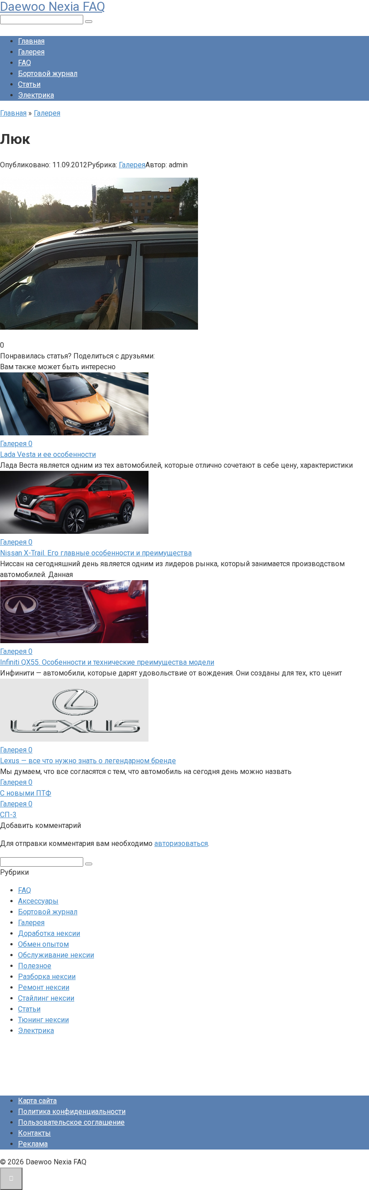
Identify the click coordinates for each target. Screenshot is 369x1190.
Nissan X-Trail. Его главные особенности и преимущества (96, 553)
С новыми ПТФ (25, 793)
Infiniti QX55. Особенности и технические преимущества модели (107, 662)
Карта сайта (37, 1100)
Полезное (34, 966)
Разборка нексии (47, 976)
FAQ (24, 62)
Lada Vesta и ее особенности (48, 454)
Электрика (36, 95)
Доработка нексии (49, 933)
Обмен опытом (43, 944)
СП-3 (8, 814)
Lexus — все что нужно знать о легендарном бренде (88, 760)
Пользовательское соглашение (71, 1122)
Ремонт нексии (43, 987)
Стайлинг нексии (46, 998)
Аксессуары (38, 901)
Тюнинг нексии (43, 1020)
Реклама (33, 1144)
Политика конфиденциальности (72, 1111)
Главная (31, 41)
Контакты (34, 1133)
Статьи (29, 84)
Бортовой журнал (47, 73)
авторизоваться (181, 843)
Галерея (31, 52)
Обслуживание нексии (56, 955)
